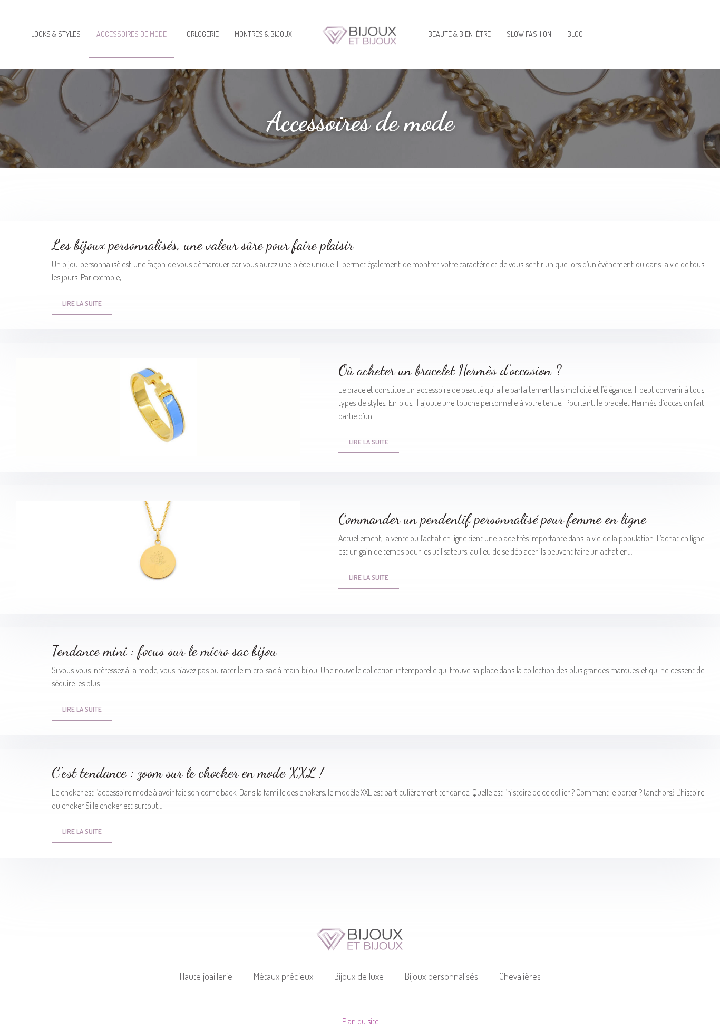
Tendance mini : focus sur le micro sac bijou (164, 651)
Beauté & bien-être (459, 34)
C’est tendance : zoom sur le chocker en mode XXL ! (188, 772)
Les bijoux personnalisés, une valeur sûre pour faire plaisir (202, 245)
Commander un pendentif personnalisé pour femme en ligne (492, 519)
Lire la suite (82, 303)
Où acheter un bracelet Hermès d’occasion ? (449, 370)
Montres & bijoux (263, 34)
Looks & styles (56, 34)
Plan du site (360, 1021)
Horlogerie (200, 34)
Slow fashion (529, 34)
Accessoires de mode (131, 34)
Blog (575, 34)
